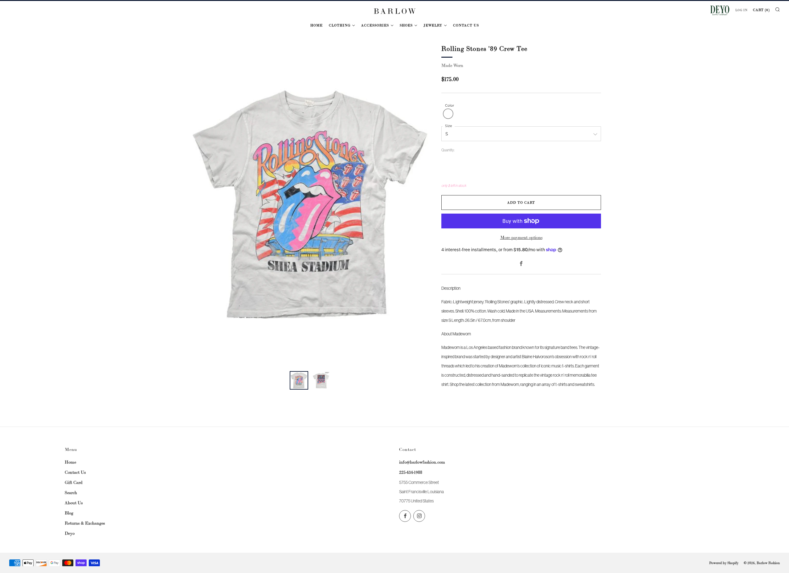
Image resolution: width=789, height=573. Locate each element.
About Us (74, 502)
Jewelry (432, 25)
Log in (741, 10)
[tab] (299, 380)
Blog (69, 513)
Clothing (339, 25)
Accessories (375, 25)
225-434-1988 (410, 472)
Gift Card (74, 482)
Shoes (406, 25)
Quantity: (448, 150)
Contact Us (466, 25)
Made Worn (452, 65)
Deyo (70, 533)
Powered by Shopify (723, 563)
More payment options (521, 237)
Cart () (761, 10)
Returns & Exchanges (85, 523)
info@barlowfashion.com (422, 462)
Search (71, 492)
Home (316, 25)
